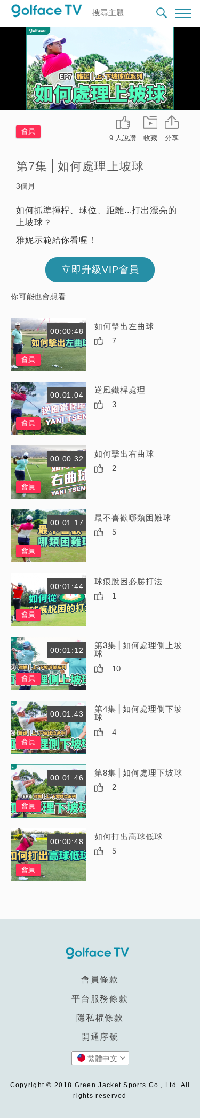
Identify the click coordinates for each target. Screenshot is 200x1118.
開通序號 (100, 1036)
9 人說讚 (122, 138)
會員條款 (100, 979)
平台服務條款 (100, 998)
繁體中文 (102, 1058)
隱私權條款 (100, 1017)
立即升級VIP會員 (100, 269)
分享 (172, 138)
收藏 (150, 138)
